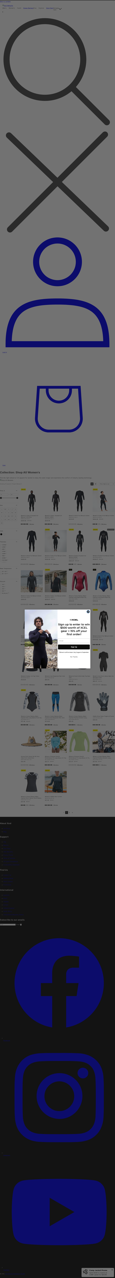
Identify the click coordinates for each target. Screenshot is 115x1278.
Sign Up (74, 647)
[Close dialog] (88, 611)
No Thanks (74, 657)
